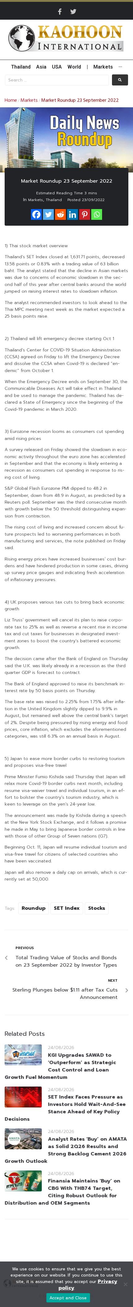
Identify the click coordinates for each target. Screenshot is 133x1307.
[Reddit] (60, 214)
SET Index (67, 908)
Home (11, 100)
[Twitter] (73, 12)
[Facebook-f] (60, 12)
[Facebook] (36, 214)
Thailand (54, 200)
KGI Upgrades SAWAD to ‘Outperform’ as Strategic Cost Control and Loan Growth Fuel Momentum (60, 1066)
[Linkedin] (72, 214)
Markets (29, 100)
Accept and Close (68, 1298)
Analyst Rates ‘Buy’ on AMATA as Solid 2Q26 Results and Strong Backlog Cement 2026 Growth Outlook (66, 1150)
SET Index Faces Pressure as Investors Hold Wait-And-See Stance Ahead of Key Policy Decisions (65, 1108)
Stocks (96, 908)
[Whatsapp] (96, 214)
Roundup (33, 908)
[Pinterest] (84, 214)
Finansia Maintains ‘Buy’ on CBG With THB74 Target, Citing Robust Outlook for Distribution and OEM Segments (62, 1192)
